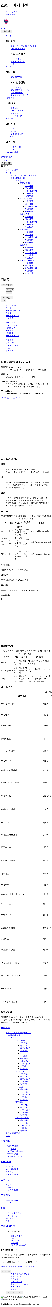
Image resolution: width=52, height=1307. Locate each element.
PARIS (13, 1238)
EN (5, 160)
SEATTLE (15, 1240)
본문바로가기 (11, 12)
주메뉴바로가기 (12, 14)
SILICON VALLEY (19, 1245)
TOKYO (14, 1243)
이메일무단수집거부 (25, 1266)
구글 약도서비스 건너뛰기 (12, 398)
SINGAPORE (16, 1236)
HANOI (14, 1234)
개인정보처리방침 (8, 1266)
